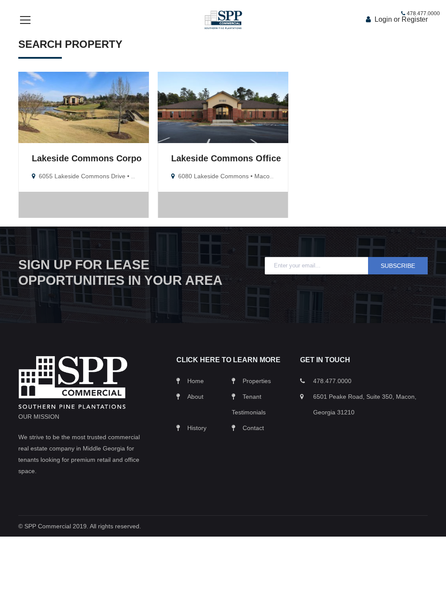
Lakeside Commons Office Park (236, 158)
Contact (253, 427)
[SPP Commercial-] (223, 19)
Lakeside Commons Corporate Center (110, 158)
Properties (257, 380)
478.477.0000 (423, 13)
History (196, 427)
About (195, 396)
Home (195, 380)
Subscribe (398, 265)
